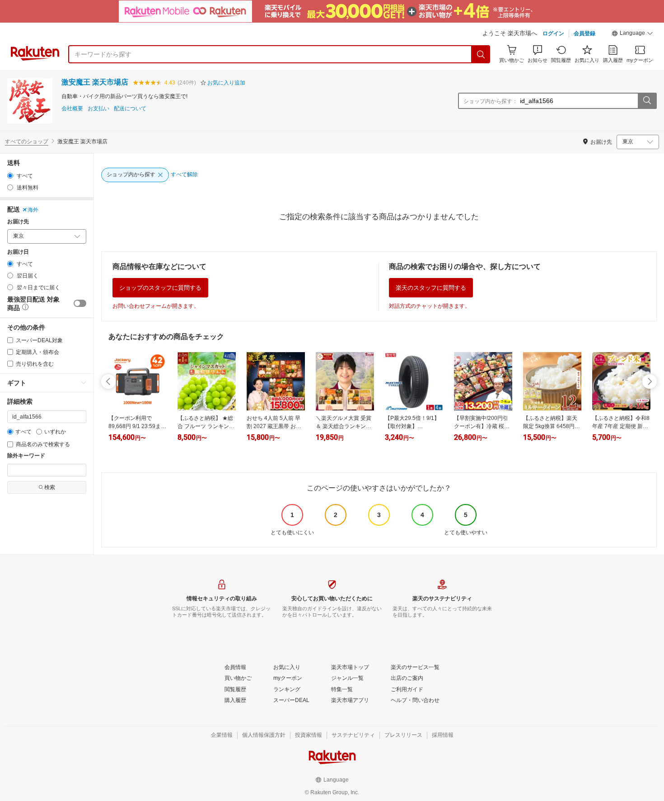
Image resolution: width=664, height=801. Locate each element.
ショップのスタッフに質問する (160, 287)
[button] (632, 34)
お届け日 (18, 252)
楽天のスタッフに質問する (431, 287)
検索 (49, 487)
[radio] (10, 176)
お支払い (98, 109)
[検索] (481, 54)
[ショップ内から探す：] (647, 101)
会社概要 (72, 109)
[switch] (80, 303)
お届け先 (18, 222)
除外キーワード (26, 456)
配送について (130, 109)
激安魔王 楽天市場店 (94, 82)
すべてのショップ (26, 141)
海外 (33, 210)
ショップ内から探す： (490, 101)
